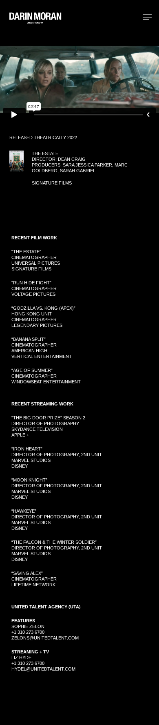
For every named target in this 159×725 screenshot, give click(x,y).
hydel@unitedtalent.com (43, 668)
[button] (147, 17)
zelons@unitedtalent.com (45, 637)
